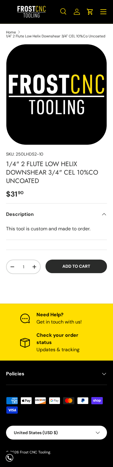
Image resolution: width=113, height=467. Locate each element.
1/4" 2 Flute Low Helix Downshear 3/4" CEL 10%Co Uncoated (55, 36)
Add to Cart (76, 266)
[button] (90, 11)
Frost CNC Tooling (35, 452)
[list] (56, 94)
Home (11, 32)
